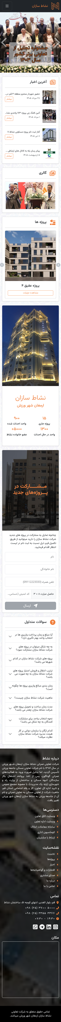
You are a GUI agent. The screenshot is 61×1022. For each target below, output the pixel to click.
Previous (58, 264)
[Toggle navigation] (7, 6)
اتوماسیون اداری (46, 832)
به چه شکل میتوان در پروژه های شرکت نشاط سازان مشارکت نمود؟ (34, 648)
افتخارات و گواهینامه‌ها (42, 870)
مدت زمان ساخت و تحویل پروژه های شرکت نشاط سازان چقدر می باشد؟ (33, 708)
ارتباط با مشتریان (46, 838)
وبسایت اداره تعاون (44, 822)
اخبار (52, 865)
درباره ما (50, 881)
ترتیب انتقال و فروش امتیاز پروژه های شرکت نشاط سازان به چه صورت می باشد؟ (33, 674)
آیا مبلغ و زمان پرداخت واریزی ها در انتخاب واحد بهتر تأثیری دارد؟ (34, 636)
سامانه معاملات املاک (43, 827)
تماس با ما (49, 886)
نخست (51, 854)
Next (2, 264)
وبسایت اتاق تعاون (45, 816)
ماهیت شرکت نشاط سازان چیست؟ (33, 698)
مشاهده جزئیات (30, 293)
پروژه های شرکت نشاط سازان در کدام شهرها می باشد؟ (33, 660)
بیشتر (9, 99)
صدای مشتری (47, 875)
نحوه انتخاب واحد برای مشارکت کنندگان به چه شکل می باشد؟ (36, 720)
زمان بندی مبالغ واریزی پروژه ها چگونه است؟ (32, 687)
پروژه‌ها (51, 859)
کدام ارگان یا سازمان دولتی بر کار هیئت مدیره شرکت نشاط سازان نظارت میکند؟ (35, 734)
